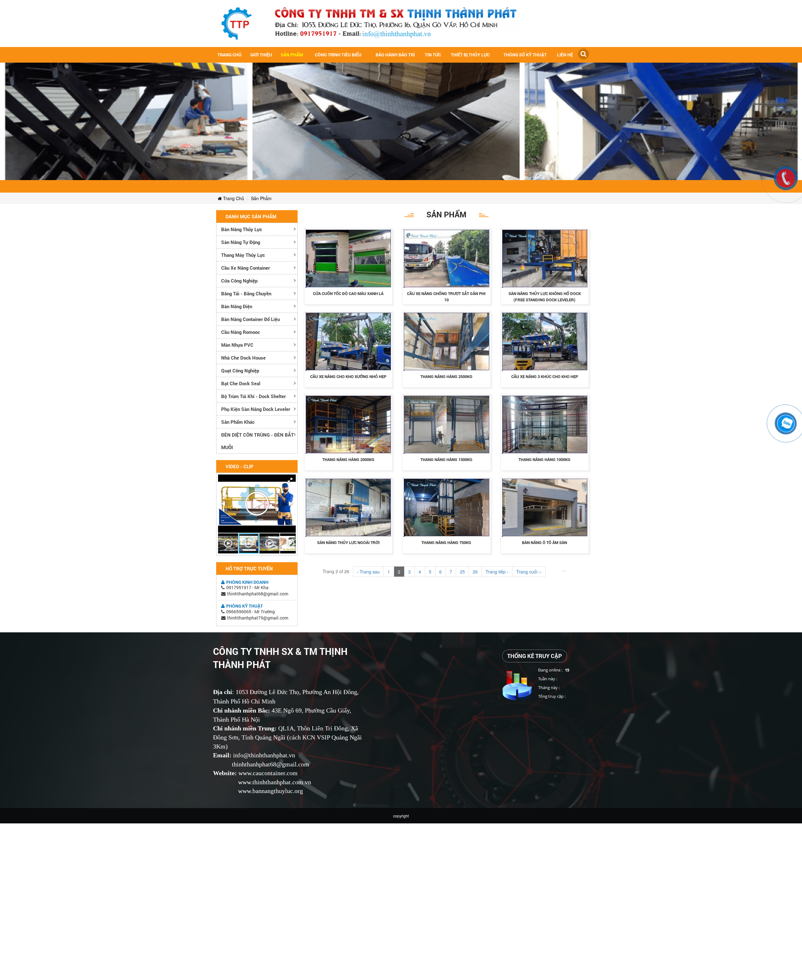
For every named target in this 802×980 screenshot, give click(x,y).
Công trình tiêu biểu (338, 55)
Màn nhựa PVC (237, 345)
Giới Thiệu (261, 55)
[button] (290, 480)
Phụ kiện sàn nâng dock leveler (255, 409)
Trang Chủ (233, 198)
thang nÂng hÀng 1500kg (446, 459)
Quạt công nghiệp (240, 370)
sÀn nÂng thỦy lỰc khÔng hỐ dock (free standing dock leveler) (544, 297)
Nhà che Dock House (243, 358)
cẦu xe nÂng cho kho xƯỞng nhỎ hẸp (348, 376)
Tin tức (433, 55)
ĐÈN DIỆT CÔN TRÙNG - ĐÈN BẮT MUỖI (257, 441)
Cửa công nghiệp (239, 280)
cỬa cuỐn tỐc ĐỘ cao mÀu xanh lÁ (348, 293)
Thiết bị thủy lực (470, 55)
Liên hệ (565, 55)
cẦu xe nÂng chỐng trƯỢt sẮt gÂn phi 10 (446, 297)
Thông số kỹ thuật (525, 55)
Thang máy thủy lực (243, 255)
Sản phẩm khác (238, 422)
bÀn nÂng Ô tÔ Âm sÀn (544, 542)
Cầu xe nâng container (245, 268)
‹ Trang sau (368, 571)
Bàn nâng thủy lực (241, 229)
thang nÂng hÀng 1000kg (544, 459)
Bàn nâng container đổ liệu (250, 319)
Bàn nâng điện (236, 306)
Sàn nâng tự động (240, 242)
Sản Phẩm (292, 55)
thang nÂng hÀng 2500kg (446, 376)
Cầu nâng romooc (240, 332)
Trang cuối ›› (529, 571)
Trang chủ (229, 55)
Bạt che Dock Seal (240, 383)
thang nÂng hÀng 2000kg (348, 459)
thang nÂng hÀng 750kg (446, 542)
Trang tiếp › (497, 571)
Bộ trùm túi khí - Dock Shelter (253, 396)
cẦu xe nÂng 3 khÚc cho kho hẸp (544, 376)
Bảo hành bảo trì (395, 55)
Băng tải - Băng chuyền (246, 293)
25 (462, 571)
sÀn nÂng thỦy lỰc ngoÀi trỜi (348, 542)
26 (475, 571)
